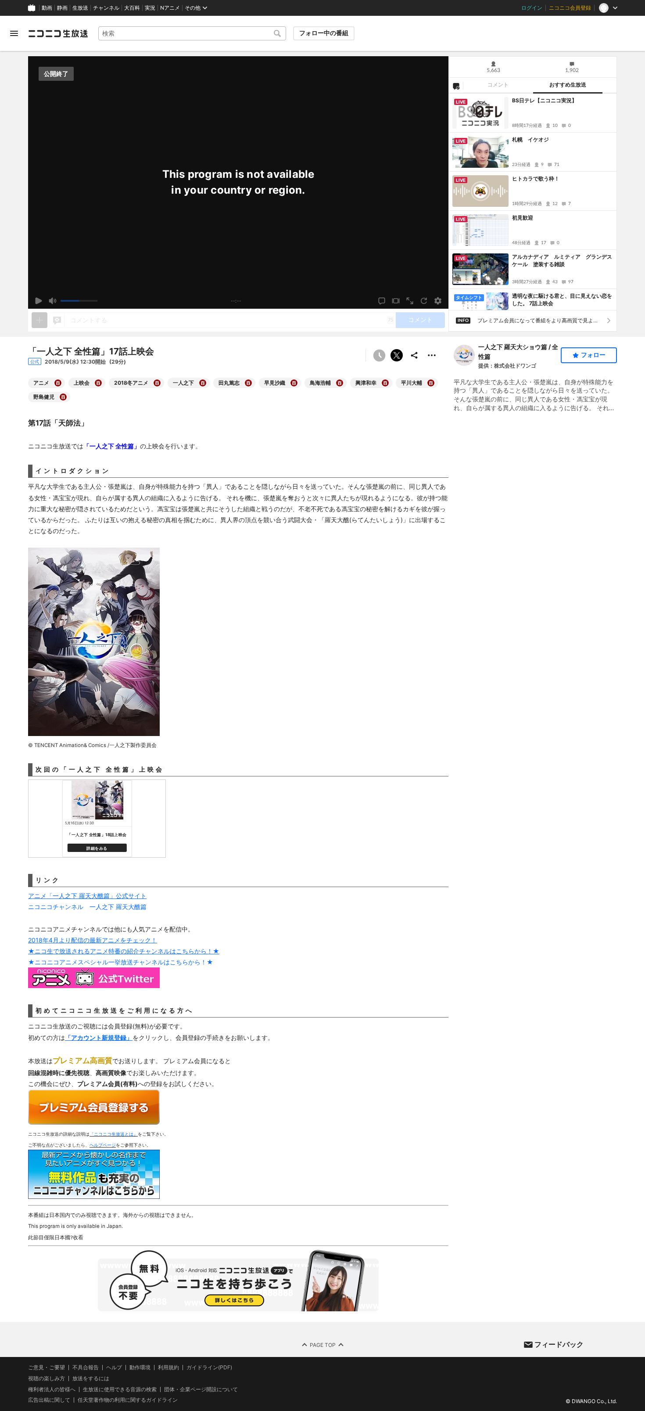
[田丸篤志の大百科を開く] (248, 382)
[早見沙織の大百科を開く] (293, 382)
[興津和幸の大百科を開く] (385, 382)
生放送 (80, 8)
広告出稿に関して (49, 1400)
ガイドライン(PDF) (209, 1367)
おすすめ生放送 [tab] (567, 85)
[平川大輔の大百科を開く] (430, 382)
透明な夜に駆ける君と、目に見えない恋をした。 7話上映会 (562, 299)
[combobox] (192, 33)
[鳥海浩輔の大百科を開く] (339, 382)
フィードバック (559, 1344)
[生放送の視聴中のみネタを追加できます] (39, 320)
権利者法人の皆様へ (51, 1389)
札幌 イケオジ (530, 139)
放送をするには (90, 1378)
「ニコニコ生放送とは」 (114, 1134)
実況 (150, 8)
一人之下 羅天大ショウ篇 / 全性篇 (518, 351)
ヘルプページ (103, 1145)
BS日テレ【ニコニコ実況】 (544, 100)
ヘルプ (114, 1367)
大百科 (132, 8)
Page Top (323, 1344)
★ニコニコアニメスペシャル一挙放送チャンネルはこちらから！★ (120, 962)
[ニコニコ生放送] (58, 33)
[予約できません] (379, 355)
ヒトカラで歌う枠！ (535, 178)
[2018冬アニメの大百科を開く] (157, 382)
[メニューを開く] (14, 33)
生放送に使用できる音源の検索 (120, 1389)
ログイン (531, 8)
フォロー (593, 354)
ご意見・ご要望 (46, 1367)
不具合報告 (85, 1367)
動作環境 (139, 1367)
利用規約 (168, 1367)
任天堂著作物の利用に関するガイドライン (128, 1400)
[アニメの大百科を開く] (57, 382)
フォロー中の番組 (323, 32)
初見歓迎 (522, 217)
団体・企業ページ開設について (201, 1389)
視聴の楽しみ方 (46, 1378)
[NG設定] (456, 85)
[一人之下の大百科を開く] (202, 382)
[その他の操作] (432, 355)
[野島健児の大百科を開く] (63, 397)
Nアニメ (170, 8)
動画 (47, 8)
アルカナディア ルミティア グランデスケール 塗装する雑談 (562, 260)
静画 (62, 8)
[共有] (414, 355)
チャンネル (106, 8)
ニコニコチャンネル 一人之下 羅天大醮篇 (87, 906)
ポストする (397, 355)
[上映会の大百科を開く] (98, 382)
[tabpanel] (532, 202)
